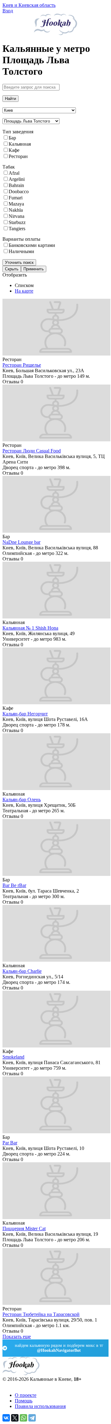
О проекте (25, 1395)
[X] (14, 1418)
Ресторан (18, 156)
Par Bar (9, 1142)
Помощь (23, 1400)
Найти (10, 98)
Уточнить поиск (19, 262)
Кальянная (20, 144)
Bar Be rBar (14, 885)
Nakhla (16, 210)
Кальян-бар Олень (21, 799)
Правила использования (40, 1406)
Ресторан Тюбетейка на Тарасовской (41, 1314)
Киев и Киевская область (29, 5)
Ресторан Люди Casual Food (31, 450)
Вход (7, 10)
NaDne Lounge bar (21, 542)
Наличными (21, 251)
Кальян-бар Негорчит (25, 713)
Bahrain (16, 185)
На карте (24, 291)
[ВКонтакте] (6, 1418)
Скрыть (11, 269)
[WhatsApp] (23, 1418)
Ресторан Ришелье (21, 365)
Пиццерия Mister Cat (24, 1228)
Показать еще (16, 1336)
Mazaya (16, 203)
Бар (12, 137)
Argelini (17, 179)
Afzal (14, 173)
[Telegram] (32, 1418)
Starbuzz (17, 222)
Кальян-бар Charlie (22, 971)
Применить (33, 269)
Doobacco (19, 191)
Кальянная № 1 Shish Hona (30, 628)
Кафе (14, 150)
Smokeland (13, 1057)
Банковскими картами (32, 245)
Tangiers (17, 228)
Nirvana (16, 216)
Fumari (16, 197)
